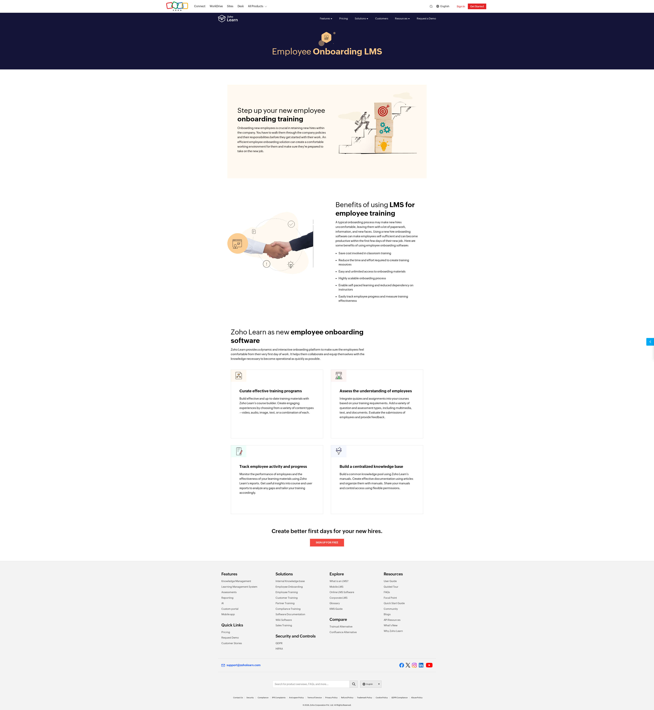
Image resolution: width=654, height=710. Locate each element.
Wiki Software (284, 619)
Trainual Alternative (341, 626)
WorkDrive (216, 6)
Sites (230, 6)
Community (391, 608)
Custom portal (229, 608)
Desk (241, 6)
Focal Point (390, 597)
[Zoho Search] (431, 6)
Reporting (227, 597)
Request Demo (230, 637)
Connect (199, 6)
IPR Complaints (278, 698)
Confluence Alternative (343, 632)
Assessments (229, 592)
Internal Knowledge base (290, 581)
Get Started (477, 6)
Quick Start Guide (394, 603)
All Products (255, 6)
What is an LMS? (339, 581)
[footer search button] (353, 684)
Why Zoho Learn (393, 631)
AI (222, 603)
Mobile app (228, 614)
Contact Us (238, 698)
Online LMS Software (342, 592)
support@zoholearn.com (244, 665)
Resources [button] (401, 18)
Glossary (335, 603)
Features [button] (325, 18)
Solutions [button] (360, 18)
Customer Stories (231, 643)
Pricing (343, 18)
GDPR (279, 643)
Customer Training (287, 597)
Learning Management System (239, 586)
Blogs (387, 614)
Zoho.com (177, 6)
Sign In (461, 6)
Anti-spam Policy (296, 698)
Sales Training (284, 625)
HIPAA (279, 648)
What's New (391, 625)
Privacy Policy (331, 698)
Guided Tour (391, 586)
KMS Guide (336, 608)
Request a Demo (426, 18)
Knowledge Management (236, 581)
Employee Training (287, 592)
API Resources (392, 619)
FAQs (387, 592)
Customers (381, 18)
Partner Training (285, 603)
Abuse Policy (417, 698)
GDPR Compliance (399, 698)
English (444, 6)
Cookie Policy (382, 698)
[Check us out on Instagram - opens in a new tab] (414, 665)
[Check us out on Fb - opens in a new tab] (401, 665)
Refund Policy (347, 698)
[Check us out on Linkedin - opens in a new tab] (421, 665)
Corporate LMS (338, 597)
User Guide (390, 581)
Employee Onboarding (289, 586)
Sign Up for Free (327, 542)
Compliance (263, 698)
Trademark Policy (364, 698)
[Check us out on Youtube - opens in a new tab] (429, 665)
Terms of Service (314, 698)
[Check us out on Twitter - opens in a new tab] (408, 665)
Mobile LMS (336, 586)
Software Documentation (290, 614)
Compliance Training (288, 608)
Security (250, 698)
